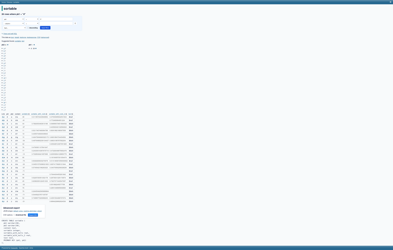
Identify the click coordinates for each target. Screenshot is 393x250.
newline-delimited (30, 211)
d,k (3, 150)
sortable (16, 2)
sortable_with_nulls (38, 114)
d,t (3, 181)
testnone (23, 37)
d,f (3, 134)
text (23, 41)
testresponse (31, 37)
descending (33, 28)
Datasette (14, 248)
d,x (3, 194)
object (39, 211)
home (4, 2)
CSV (39, 37)
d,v (3, 188)
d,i (3, 144)
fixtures (9, 2)
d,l (3, 154)
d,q (3, 171)
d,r (3, 174)
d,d (3, 127)
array (21, 211)
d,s (3, 177)
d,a (3, 117)
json (12, 37)
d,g (3, 137)
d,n (3, 161)
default (15, 211)
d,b (3, 120)
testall (17, 37)
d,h (3, 140)
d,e (3, 130)
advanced (45, 37)
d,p (3, 167)
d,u (3, 184)
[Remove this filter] (75, 23)
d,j (3, 147)
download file (20, 215)
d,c (3, 123)
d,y (3, 198)
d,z (3, 201)
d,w (3, 191)
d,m (3, 157)
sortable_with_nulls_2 (57, 114)
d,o (3, 164)
